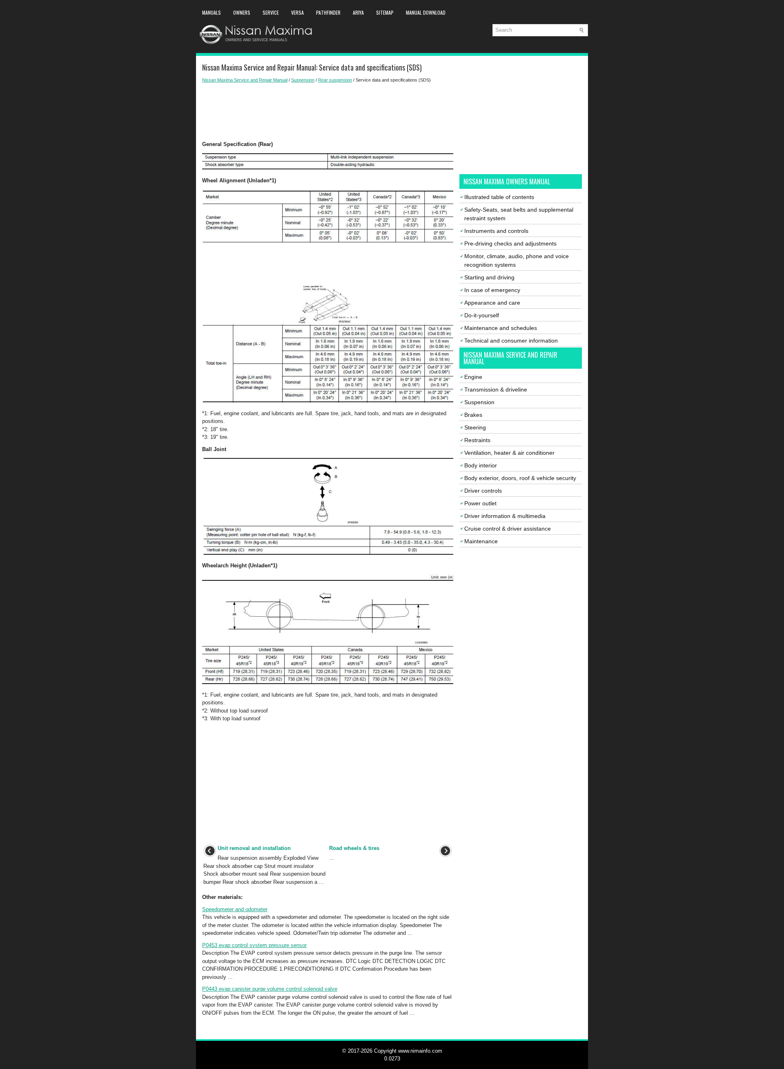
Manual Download (425, 12)
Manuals (211, 12)
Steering (475, 427)
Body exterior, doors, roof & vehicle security (520, 478)
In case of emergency (492, 290)
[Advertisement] (327, 111)
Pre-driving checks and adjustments (510, 243)
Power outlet (480, 503)
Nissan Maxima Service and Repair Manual (244, 79)
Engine (473, 377)
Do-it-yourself (481, 315)
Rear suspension (335, 79)
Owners (241, 12)
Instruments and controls (496, 231)
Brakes (473, 415)
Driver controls (483, 490)
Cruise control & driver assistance (507, 528)
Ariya (358, 12)
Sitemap (385, 12)
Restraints (477, 440)
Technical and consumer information (511, 340)
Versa (297, 12)
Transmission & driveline (495, 389)
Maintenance (481, 541)
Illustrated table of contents (499, 197)
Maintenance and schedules (500, 328)
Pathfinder (328, 12)
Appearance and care (492, 302)
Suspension (302, 79)
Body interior (480, 465)
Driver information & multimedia (505, 516)
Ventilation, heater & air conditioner (509, 452)
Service (271, 12)
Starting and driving (489, 277)
